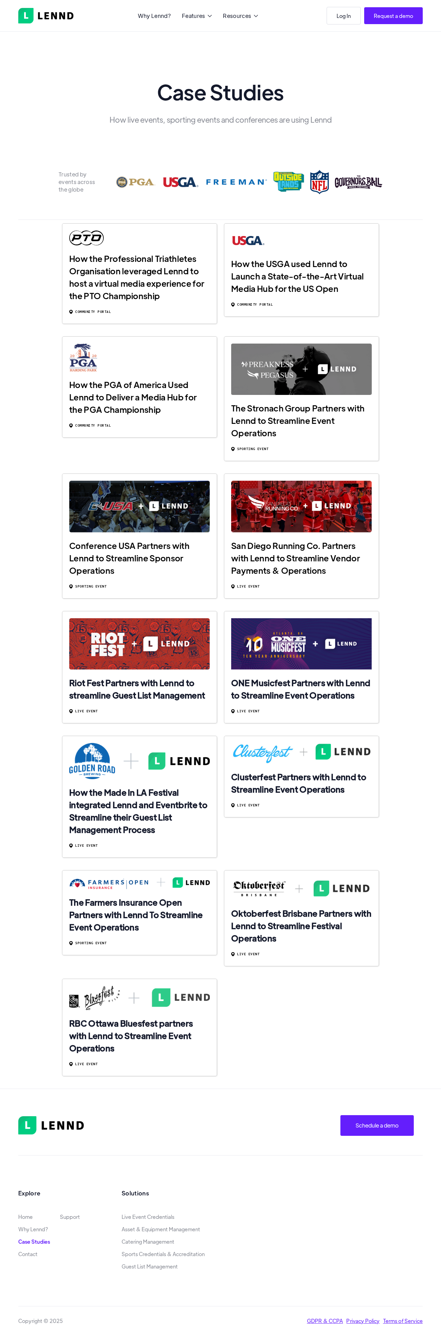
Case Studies (34, 1241)
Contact (28, 1254)
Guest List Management (150, 1266)
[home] (45, 15)
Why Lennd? (154, 15)
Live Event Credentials (148, 1217)
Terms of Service (403, 1320)
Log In (344, 15)
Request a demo (393, 15)
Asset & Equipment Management (161, 1229)
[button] (197, 16)
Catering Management (148, 1241)
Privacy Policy (362, 1320)
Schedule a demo (377, 1125)
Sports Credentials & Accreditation (163, 1254)
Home (25, 1217)
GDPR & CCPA (325, 1320)
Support (70, 1217)
